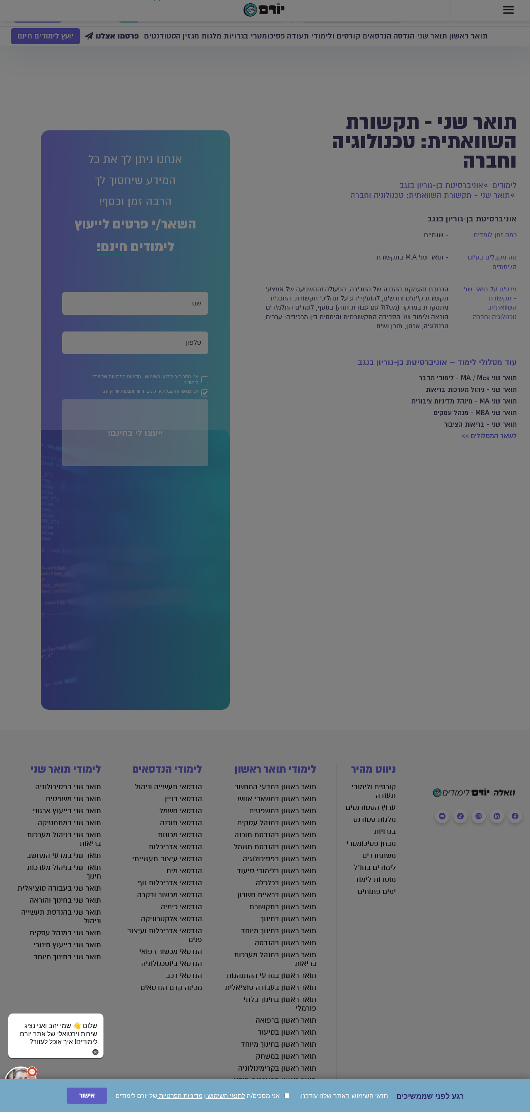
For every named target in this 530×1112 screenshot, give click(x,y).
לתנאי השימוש (225, 1095)
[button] (56, 1026)
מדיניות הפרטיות (179, 1095)
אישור (87, 1096)
